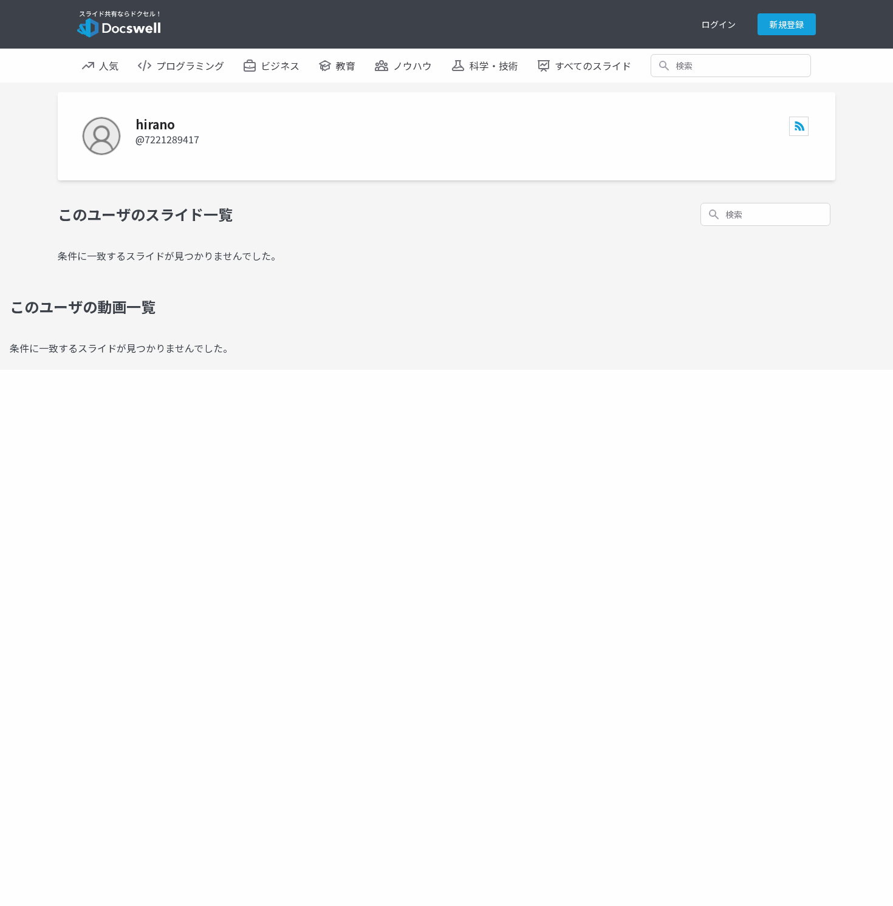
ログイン (719, 24)
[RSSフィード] (799, 126)
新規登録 (787, 24)
